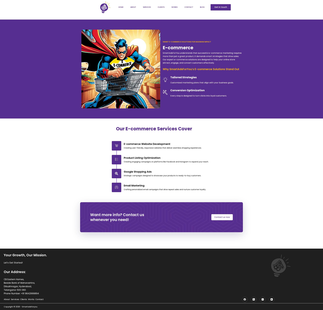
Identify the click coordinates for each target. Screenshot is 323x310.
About (133, 7)
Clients (161, 7)
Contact (188, 7)
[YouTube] (272, 299)
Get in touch (220, 7)
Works (174, 7)
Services (147, 7)
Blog (202, 7)
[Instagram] (263, 299)
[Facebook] (245, 299)
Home (120, 7)
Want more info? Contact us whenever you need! (117, 217)
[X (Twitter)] (254, 299)
